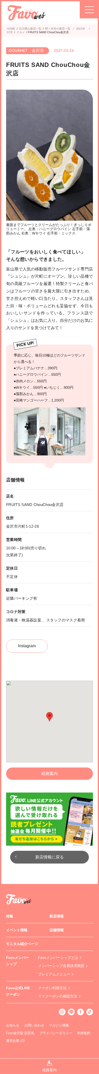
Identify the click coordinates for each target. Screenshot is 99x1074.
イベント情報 (16, 930)
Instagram (27, 646)
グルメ (20, 32)
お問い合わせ (34, 1025)
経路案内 (49, 773)
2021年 (80, 28)
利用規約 (83, 1033)
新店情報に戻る (49, 857)
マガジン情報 (59, 1025)
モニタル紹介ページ (22, 944)
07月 (10, 32)
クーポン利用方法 (52, 988)
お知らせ (12, 1025)
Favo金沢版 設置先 (20, 1033)
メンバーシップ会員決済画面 (61, 966)
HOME (11, 28)
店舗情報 (57, 930)
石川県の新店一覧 (30, 28)
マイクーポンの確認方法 (57, 996)
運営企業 (12, 1041)
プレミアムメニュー (54, 974)
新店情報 (57, 916)
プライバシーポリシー (55, 1033)
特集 (9, 916)
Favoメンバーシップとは (58, 957)
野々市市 (50, 28)
